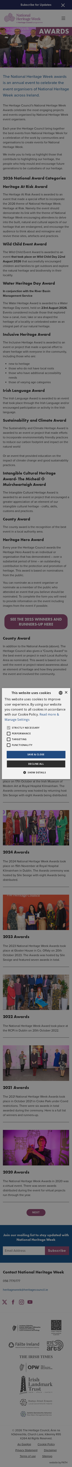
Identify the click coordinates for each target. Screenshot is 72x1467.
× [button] (66, 692)
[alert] (36, 733)
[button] (36, 772)
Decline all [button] (36, 763)
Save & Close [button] (36, 754)
